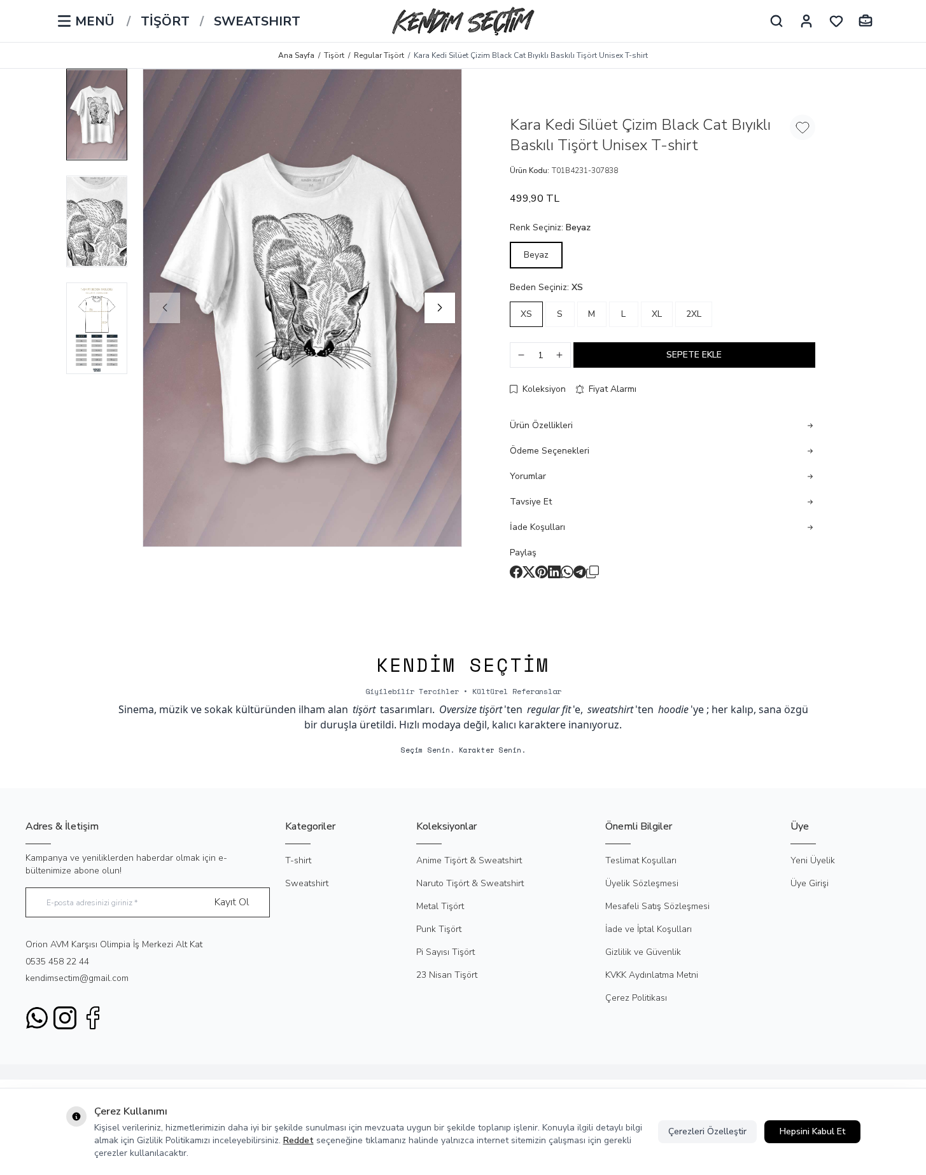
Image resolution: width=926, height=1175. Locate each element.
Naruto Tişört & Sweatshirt (470, 883)
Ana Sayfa (296, 55)
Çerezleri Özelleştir (707, 1131)
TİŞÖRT (165, 21)
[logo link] (463, 21)
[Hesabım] (806, 21)
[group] (302, 307)
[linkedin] (554, 572)
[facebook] (516, 572)
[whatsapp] (567, 572)
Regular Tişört (379, 55)
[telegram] (579, 572)
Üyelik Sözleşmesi (641, 883)
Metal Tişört (440, 906)
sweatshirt (610, 709)
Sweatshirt (306, 883)
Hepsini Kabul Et (812, 1131)
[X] (529, 572)
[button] (165, 308)
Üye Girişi (809, 883)
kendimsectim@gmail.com (77, 978)
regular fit (549, 709)
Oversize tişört (470, 709)
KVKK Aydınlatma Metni (651, 975)
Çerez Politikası (636, 998)
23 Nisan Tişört (446, 975)
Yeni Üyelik (812, 860)
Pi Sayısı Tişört (445, 952)
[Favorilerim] (836, 21)
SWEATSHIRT (257, 21)
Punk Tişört (438, 929)
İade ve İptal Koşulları (648, 929)
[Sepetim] (866, 21)
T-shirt (298, 860)
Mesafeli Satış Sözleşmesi (657, 906)
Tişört (334, 55)
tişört (364, 709)
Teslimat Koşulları (641, 860)
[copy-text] (592, 572)
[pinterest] (541, 572)
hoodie (673, 709)
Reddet (298, 1140)
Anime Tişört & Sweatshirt (469, 860)
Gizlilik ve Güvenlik (643, 952)
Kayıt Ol (231, 902)
